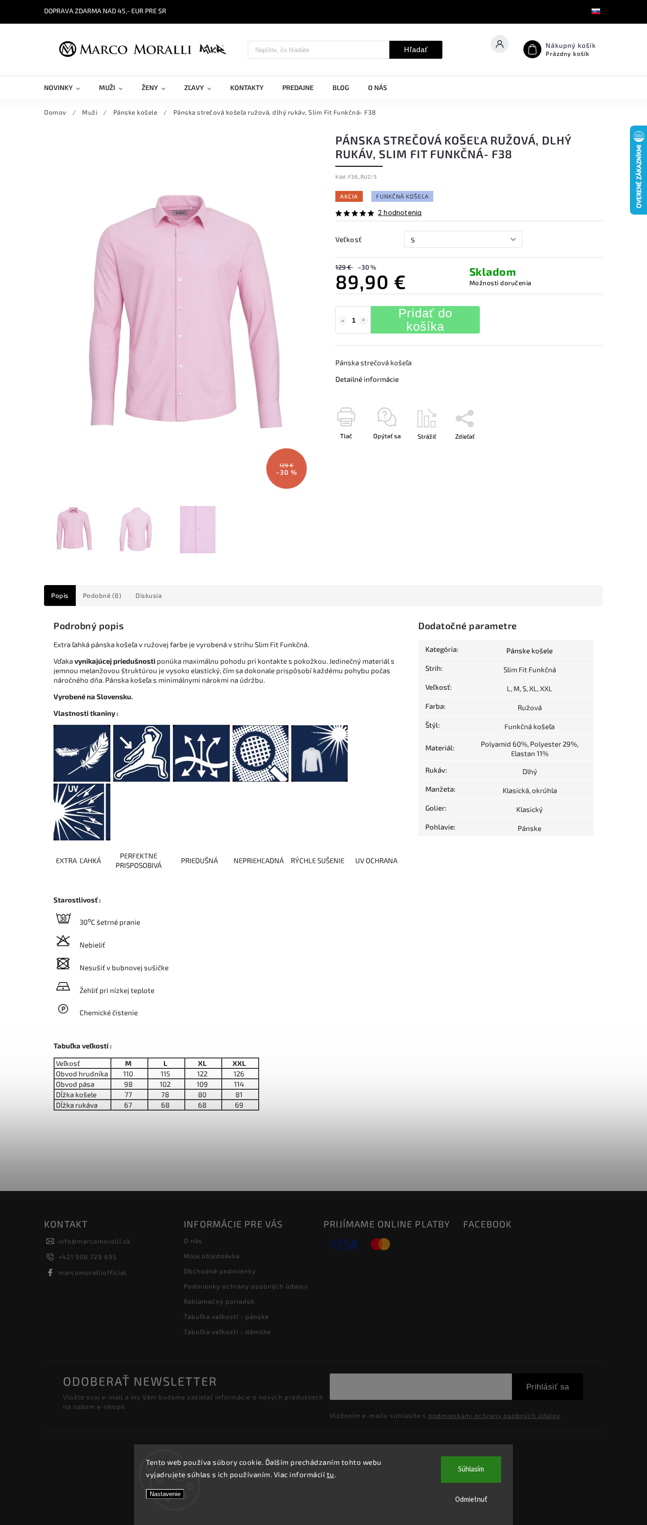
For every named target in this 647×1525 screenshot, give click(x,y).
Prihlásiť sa (547, 1386)
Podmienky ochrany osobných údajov (246, 1286)
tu (330, 1474)
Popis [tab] (60, 595)
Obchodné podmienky (220, 1271)
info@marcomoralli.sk (94, 1241)
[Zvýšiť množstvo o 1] (363, 320)
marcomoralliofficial (92, 1272)
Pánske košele (529, 650)
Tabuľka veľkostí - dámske (227, 1332)
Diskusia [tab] (148, 595)
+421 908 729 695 (87, 1257)
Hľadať (416, 49)
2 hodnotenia (400, 213)
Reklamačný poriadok (219, 1301)
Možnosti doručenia (500, 283)
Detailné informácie (367, 379)
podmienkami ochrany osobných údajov (494, 1415)
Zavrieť (571, 453)
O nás (193, 1241)
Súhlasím (471, 1469)
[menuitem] (67, 87)
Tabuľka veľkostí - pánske (226, 1316)
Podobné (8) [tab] (102, 595)
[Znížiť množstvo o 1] (342, 320)
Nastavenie (165, 1494)
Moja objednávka (212, 1256)
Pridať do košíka (425, 320)
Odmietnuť (471, 1500)
